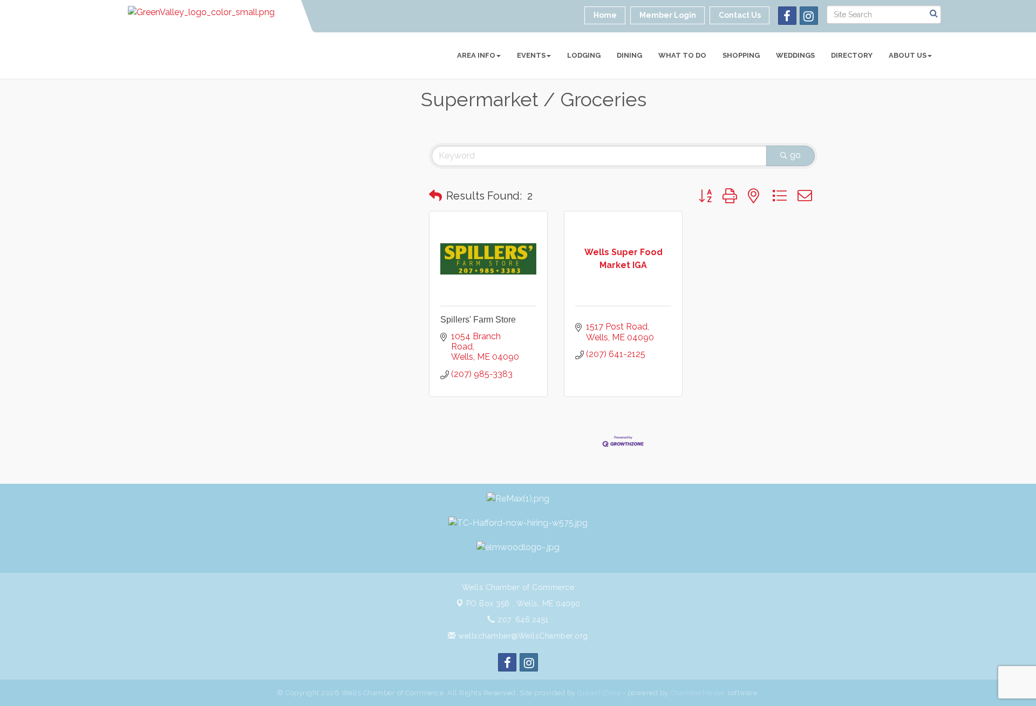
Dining (629, 55)
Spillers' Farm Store (478, 319)
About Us (907, 55)
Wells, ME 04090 (523, 603)
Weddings (795, 55)
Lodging (584, 55)
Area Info (476, 55)
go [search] (795, 155)
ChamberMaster (698, 693)
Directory (852, 55)
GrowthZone (599, 693)
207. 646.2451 (522, 619)
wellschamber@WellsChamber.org (522, 636)
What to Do (682, 55)
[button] (435, 195)
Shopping (741, 55)
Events (531, 55)
